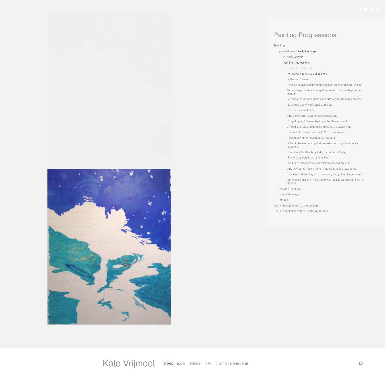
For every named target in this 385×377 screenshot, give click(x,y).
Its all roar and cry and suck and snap (309, 104)
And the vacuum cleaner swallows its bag (312, 115)
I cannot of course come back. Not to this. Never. (316, 132)
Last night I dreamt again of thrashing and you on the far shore (324, 174)
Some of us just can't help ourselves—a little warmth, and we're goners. (325, 181)
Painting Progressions (296, 62)
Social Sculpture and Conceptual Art (296, 205)
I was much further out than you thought (311, 137)
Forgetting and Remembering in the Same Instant (317, 121)
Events (194, 363)
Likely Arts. (106, 306)
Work (168, 363)
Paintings (279, 45)
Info (208, 363)
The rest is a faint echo (301, 110)
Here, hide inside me (300, 68)
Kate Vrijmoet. (63, 306)
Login (115, 306)
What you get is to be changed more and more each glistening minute (324, 92)
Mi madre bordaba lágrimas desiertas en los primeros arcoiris (324, 99)
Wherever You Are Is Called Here (307, 73)
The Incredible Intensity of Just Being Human (301, 211)
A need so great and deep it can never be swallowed (319, 126)
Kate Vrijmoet (128, 362)
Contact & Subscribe (232, 363)
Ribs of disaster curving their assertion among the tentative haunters (322, 145)
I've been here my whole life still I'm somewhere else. (319, 163)
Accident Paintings (290, 188)
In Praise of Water (293, 57)
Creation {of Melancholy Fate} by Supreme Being (316, 152)
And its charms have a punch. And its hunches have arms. (322, 168)
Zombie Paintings (289, 194)
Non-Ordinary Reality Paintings (297, 51)
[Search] (360, 363)
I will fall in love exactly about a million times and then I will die (324, 84)
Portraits (284, 199)
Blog (181, 363)
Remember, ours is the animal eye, (308, 157)
